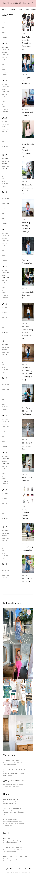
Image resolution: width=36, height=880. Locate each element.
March (4, 32)
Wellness (12, 9)
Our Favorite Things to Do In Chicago (27, 411)
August (4, 20)
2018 (4, 304)
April (4, 30)
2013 (4, 490)
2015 (4, 415)
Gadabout (29, 873)
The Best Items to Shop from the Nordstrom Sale (27, 333)
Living (27, 9)
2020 (4, 230)
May (3, 27)
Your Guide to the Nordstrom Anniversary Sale (28, 150)
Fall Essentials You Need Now (28, 295)
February (5, 35)
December (5, 47)
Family (33, 9)
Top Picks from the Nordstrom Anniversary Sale (27, 43)
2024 (4, 81)
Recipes (4, 9)
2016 (4, 378)
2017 (4, 341)
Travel (24, 219)
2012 (4, 527)
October (5, 52)
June (3, 25)
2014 (4, 453)
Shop (23, 33)
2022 (4, 155)
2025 (4, 44)
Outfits (20, 9)
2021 (4, 192)
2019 (4, 267)
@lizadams (15, 603)
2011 (4, 564)
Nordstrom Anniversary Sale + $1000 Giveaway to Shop (27, 374)
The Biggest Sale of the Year (27, 446)
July (3, 22)
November (5, 49)
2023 (4, 118)
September (5, 54)
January (5, 37)
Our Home (25, 109)
